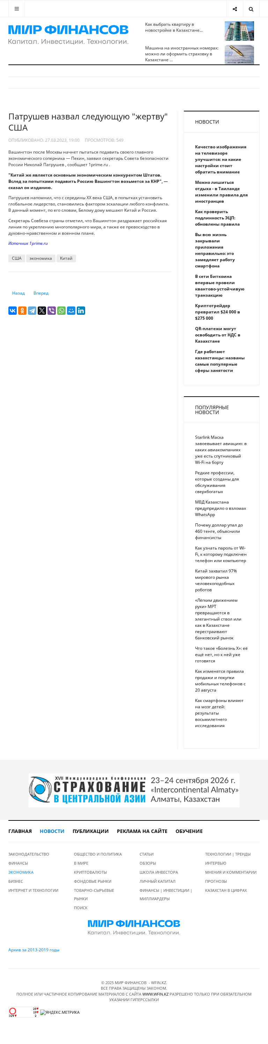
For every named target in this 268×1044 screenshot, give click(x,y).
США (17, 258)
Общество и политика (98, 854)
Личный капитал (158, 881)
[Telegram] (32, 310)
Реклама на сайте (142, 831)
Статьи (147, 854)
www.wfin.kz (155, 994)
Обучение (189, 831)
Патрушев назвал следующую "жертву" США (88, 121)
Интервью (215, 863)
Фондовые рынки (92, 881)
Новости (52, 831)
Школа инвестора (159, 872)
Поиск (81, 907)
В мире (81, 863)
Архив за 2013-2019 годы (33, 950)
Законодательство (28, 854)
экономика (41, 258)
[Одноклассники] (22, 310)
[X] (42, 310)
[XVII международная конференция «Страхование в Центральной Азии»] (134, 790)
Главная (20, 831)
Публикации (91, 831)
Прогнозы (216, 881)
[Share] (234, 8)
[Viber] (51, 310)
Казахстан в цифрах (226, 890)
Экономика (21, 872)
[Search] (251, 8)
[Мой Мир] (71, 310)
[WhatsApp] (61, 310)
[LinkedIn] (81, 310)
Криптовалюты (90, 872)
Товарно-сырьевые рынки (94, 894)
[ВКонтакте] (12, 310)
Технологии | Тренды (228, 854)
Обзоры (148, 863)
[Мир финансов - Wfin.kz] (68, 35)
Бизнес (15, 881)
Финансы (18, 863)
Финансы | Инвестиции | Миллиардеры (166, 894)
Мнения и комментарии (230, 872)
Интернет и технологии (33, 890)
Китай (66, 258)
